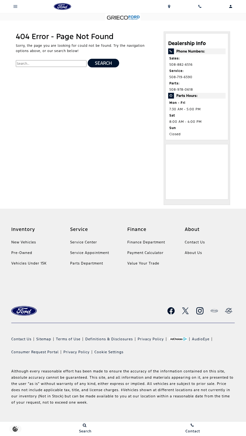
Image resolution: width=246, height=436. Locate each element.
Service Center (83, 242)
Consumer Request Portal (35, 352)
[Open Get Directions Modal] (169, 6)
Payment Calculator (145, 252)
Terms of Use (68, 339)
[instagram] (200, 311)
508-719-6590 (180, 77)
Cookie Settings (108, 352)
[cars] (214, 311)
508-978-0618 (181, 90)
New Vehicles (23, 242)
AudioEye (200, 339)
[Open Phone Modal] (199, 6)
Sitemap (43, 339)
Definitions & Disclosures (109, 339)
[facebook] (171, 311)
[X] (185, 311)
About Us (193, 252)
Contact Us (195, 242)
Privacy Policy (151, 339)
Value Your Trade (143, 263)
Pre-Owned (21, 252)
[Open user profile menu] (230, 6)
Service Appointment (89, 252)
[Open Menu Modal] (15, 6)
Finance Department (146, 242)
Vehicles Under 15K (29, 263)
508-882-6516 (181, 65)
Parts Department (86, 263)
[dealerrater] (229, 311)
